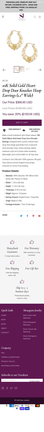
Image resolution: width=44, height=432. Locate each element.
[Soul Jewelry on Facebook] (7, 389)
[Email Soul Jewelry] (15, 389)
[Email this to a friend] (39, 216)
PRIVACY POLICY (8, 361)
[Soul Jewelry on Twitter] (11, 389)
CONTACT (5, 332)
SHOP (3, 319)
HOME (3, 315)
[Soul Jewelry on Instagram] (2, 389)
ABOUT (4, 328)
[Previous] (4, 70)
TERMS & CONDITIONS (10, 357)
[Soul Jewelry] (22, 17)
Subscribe (35, 381)
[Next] (40, 70)
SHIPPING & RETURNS (10, 366)
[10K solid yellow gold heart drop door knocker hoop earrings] (22, 46)
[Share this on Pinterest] (33, 216)
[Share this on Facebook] (27, 216)
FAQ (2, 353)
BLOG (3, 324)
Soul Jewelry (24, 400)
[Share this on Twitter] (21, 216)
